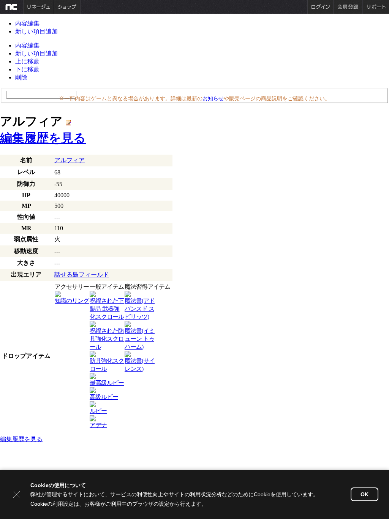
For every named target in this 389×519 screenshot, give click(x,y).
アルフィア (69, 160)
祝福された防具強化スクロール (107, 339)
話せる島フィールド (81, 274)
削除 (21, 77)
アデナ (98, 425)
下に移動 (27, 69)
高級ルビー (104, 397)
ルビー (98, 411)
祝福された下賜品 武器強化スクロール (107, 308)
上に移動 (27, 61)
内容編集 (27, 23)
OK (364, 494)
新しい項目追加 (36, 31)
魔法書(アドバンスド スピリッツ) (140, 308)
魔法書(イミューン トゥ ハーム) (140, 339)
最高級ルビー (107, 383)
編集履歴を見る (43, 138)
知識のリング (72, 300)
